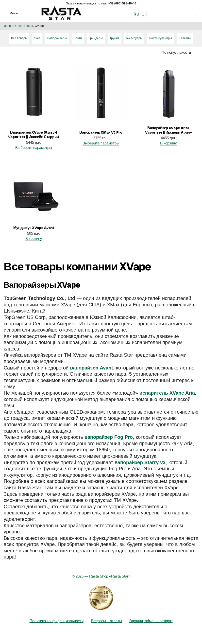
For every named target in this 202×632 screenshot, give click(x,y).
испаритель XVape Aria (167, 393)
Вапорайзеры (57, 38)
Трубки (114, 38)
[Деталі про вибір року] (101, 598)
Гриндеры (96, 38)
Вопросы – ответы (106, 621)
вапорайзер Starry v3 (140, 462)
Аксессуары (134, 38)
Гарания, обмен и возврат (151, 621)
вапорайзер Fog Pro (108, 437)
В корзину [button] (168, 143)
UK (144, 14)
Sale (37, 38)
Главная (8, 26)
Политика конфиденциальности (57, 621)
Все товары (25, 26)
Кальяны (185, 38)
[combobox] (170, 52)
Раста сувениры (160, 38)
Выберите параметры (33, 147)
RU (136, 14)
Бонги (78, 38)
